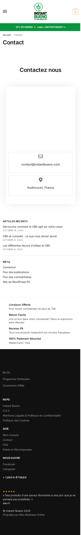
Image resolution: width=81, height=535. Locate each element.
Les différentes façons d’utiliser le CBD (26, 245)
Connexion (9, 267)
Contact (8, 439)
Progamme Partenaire (16, 379)
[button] (75, 11)
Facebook (9, 464)
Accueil (7, 35)
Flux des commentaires (17, 277)
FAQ (5, 444)
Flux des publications (16, 272)
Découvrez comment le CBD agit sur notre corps (32, 226)
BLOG (6, 372)
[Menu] (8, 11)
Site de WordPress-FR (16, 281)
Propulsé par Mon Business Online (24, 514)
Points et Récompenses (17, 449)
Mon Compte (11, 435)
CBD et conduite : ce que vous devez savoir (30, 236)
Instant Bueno (11, 405)
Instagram (9, 469)
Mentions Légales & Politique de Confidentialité (32, 415)
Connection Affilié (13, 385)
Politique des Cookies (16, 420)
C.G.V (6, 410)
